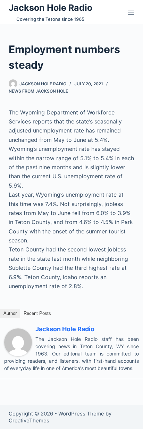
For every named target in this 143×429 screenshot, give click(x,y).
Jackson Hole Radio (50, 7)
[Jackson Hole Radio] (18, 341)
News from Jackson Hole (38, 91)
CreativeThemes (29, 420)
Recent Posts (37, 313)
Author (10, 313)
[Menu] (131, 12)
